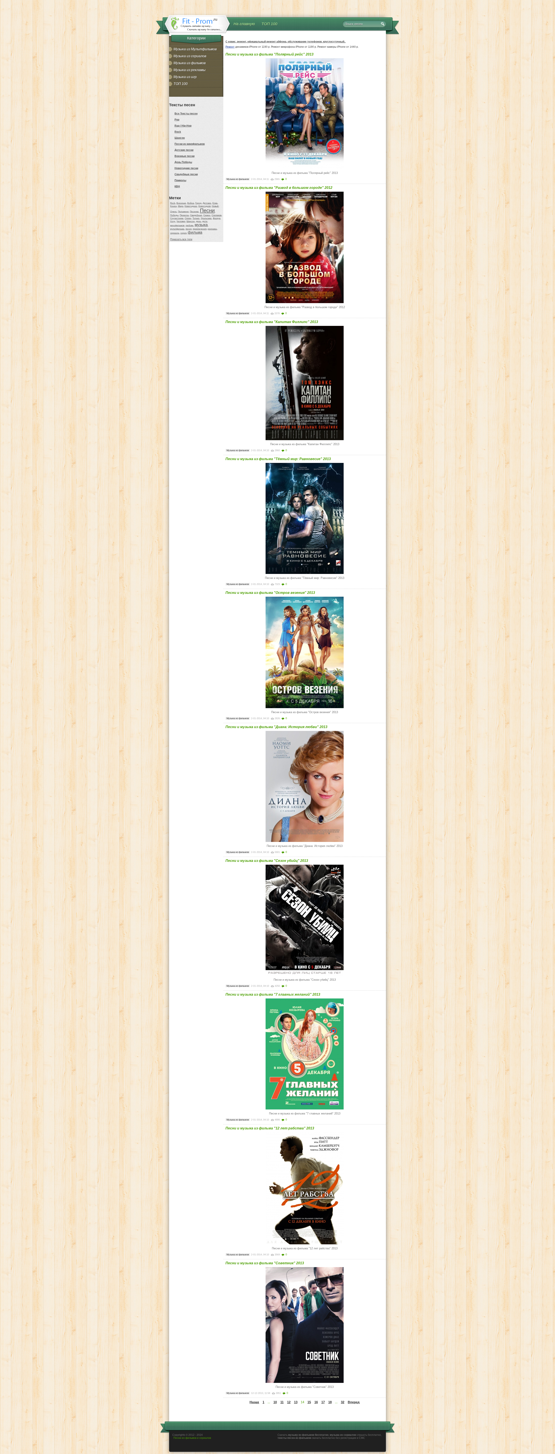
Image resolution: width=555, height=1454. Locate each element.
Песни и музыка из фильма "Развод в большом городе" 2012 (278, 188)
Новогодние (190, 206)
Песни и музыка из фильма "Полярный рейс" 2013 (269, 54)
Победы (174, 215)
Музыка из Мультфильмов (195, 49)
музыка (201, 225)
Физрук (216, 218)
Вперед (354, 1402)
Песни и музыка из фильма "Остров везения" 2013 (270, 593)
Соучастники (176, 218)
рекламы (212, 229)
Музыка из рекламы (189, 70)
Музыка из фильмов (189, 63)
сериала (174, 233)
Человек (180, 221)
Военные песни (184, 156)
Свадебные (196, 215)
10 (275, 1402)
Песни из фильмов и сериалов (192, 1437)
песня (188, 229)
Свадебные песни (186, 174)
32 (342, 1402)
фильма (195, 232)
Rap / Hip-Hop (183, 125)
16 (316, 1402)
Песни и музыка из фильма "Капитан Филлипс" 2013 (271, 322)
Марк (180, 206)
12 (289, 1402)
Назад (254, 1402)
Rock (178, 131)
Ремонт (230, 46)
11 (282, 1402)
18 (330, 1402)
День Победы (183, 162)
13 (295, 1402)
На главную (244, 24)
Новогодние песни (186, 168)
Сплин (188, 218)
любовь (189, 225)
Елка (214, 203)
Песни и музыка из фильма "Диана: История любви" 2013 (276, 727)
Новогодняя (204, 206)
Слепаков (216, 215)
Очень (173, 211)
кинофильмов (177, 225)
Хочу (172, 221)
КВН (177, 186)
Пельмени (183, 211)
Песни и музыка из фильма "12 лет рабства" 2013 (269, 1128)
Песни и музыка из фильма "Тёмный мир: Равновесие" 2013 (278, 459)
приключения (199, 229)
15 (309, 1402)
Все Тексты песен (186, 113)
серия (183, 233)
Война (190, 203)
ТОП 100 (269, 24)
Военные (181, 203)
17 (323, 1402)
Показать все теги (181, 239)
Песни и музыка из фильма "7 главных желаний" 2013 (272, 994)
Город (198, 203)
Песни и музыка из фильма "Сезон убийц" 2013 (266, 861)
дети (204, 221)
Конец (173, 206)
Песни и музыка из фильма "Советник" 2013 (264, 1263)
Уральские (206, 218)
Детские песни (184, 150)
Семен (206, 215)
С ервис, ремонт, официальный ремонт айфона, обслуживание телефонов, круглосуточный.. (285, 41)
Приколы (180, 180)
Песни (207, 210)
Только (196, 218)
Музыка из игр (185, 77)
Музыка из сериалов (189, 56)
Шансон (180, 137)
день (198, 221)
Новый (215, 206)
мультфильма (177, 229)
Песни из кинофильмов (190, 143)
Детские (207, 203)
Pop (177, 119)
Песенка (194, 211)
